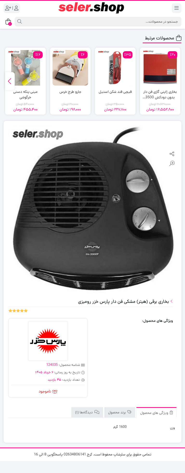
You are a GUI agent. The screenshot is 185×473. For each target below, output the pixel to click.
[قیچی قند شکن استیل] (115, 68)
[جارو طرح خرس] (70, 68)
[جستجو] (19, 21)
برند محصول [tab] (117, 412)
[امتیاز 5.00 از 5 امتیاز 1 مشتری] (18, 310)
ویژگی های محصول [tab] (154, 412)
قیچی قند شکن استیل (115, 91)
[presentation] (10, 81)
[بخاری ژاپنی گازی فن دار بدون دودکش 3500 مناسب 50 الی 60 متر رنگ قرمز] (160, 68)
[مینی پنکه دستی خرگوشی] (25, 68)
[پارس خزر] (48, 341)
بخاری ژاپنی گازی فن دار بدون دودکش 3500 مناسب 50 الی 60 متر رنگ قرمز (160, 94)
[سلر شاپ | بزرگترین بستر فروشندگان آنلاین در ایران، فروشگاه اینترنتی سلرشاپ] (92, 8)
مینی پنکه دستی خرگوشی (25, 94)
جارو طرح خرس (70, 91)
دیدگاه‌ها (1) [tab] (84, 412)
